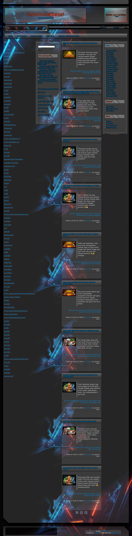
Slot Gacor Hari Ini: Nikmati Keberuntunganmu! (79, 421)
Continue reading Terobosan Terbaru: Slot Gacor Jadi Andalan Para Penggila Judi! (82, 401)
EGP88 (6, 111)
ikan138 (7, 76)
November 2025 (112, 65)
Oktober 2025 (111, 67)
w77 (5, 187)
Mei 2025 (109, 77)
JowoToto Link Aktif (11, 163)
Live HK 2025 (9, 114)
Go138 (6, 366)
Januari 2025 (111, 86)
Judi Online (21, 36)
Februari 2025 (111, 84)
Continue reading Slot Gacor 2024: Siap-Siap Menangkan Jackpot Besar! (84, 263)
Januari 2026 (111, 61)
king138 (7, 49)
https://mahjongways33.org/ (14, 52)
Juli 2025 (109, 73)
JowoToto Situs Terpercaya (13, 159)
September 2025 (112, 69)
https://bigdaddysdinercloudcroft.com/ (51, 89)
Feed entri (109, 123)
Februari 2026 (111, 59)
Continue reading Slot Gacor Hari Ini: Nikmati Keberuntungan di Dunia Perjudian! (84, 214)
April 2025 (110, 79)
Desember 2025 (112, 63)
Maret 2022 (110, 92)
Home (10, 36)
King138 (7, 152)
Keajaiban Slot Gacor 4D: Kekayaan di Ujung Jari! (47, 67)
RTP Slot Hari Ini (43, 115)
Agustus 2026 (111, 51)
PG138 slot (8, 128)
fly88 (6, 149)
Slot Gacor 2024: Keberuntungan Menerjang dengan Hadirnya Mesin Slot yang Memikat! (81, 92)
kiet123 (6, 259)
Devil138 (7, 121)
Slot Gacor (41, 92)
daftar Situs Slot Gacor (46, 101)
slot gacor (7, 225)
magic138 (7, 276)
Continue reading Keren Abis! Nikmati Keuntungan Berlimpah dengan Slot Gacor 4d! (82, 355)
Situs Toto (7, 204)
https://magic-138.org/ (12, 297)
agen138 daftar (9, 307)
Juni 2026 (110, 53)
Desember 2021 (111, 96)
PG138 (6, 173)
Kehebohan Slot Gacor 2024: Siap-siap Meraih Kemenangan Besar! (47, 71)
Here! (116, 16)
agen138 (7, 56)
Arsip (108, 45)
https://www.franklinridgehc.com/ (16, 214)
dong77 (6, 197)
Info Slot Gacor (43, 108)
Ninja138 (7, 280)
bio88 (6, 252)
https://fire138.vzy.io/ (11, 142)
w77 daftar (8, 273)
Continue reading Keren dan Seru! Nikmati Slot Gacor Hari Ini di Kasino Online (84, 311)
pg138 (6, 90)
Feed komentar (111, 126)
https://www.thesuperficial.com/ (16, 311)
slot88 (6, 355)
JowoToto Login (9, 166)
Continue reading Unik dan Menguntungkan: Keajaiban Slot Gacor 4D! (85, 72)
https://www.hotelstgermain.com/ (16, 359)
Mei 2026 (110, 55)
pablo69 (7, 249)
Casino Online (36, 36)
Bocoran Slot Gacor (44, 105)
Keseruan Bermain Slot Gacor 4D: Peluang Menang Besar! (47, 81)
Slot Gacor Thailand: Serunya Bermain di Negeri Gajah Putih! (47, 62)
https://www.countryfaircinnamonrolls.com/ (19, 293)
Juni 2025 (110, 75)
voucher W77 (8, 376)
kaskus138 (8, 66)
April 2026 (110, 57)
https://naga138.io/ (11, 314)
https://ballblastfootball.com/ (15, 317)
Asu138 (6, 211)
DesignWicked (115, 532)
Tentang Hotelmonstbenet (68, 36)
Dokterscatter (9, 235)
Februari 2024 (111, 88)
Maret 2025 (110, 81)
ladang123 (7, 262)
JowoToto (7, 97)
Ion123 (6, 242)
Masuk (108, 121)
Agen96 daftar (9, 283)
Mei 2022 (109, 90)
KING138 (7, 45)
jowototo (7, 218)
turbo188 (7, 255)
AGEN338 (7, 176)
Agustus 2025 (111, 71)
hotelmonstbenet (105, 531)
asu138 (6, 342)
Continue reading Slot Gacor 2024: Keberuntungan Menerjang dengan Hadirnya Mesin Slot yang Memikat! (82, 119)
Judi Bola (50, 36)
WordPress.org (111, 128)
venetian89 (8, 266)
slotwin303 (8, 245)
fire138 (6, 300)
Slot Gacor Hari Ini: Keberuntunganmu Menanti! (47, 76)
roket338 (7, 73)
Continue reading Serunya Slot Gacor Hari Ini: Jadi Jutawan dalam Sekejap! (82, 166)
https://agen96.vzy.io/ (12, 138)
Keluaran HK (8, 207)
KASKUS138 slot (10, 125)
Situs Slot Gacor (112, 109)
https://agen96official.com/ (14, 70)
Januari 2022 (111, 94)
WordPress (97, 532)
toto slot (7, 345)
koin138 (7, 331)
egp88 (6, 59)
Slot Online (42, 112)
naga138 (7, 324)
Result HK (7, 145)
